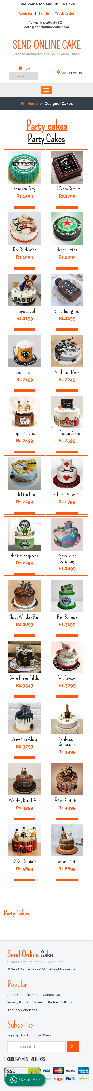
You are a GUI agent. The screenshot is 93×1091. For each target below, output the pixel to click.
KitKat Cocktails (24, 861)
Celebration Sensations (67, 741)
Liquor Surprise (24, 433)
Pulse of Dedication (67, 494)
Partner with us (60, 1002)
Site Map (32, 995)
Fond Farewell (67, 678)
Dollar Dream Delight (24, 678)
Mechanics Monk (67, 372)
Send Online (35, 956)
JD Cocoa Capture (67, 189)
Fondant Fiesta (67, 861)
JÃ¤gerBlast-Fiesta (67, 800)
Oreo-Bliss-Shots (25, 739)
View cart (24, 76)
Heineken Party (24, 189)
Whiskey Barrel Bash (24, 800)
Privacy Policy (17, 1002)
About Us (14, 995)
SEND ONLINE (47, 47)
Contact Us (51, 995)
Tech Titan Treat (24, 494)
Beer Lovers (24, 372)
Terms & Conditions (22, 1010)
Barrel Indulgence (67, 311)
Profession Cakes (67, 433)
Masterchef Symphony (67, 558)
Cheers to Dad (24, 311)
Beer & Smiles (67, 250)
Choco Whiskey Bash (24, 617)
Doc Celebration (24, 250)
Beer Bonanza (67, 617)
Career (38, 1002)
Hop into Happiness (24, 556)
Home (32, 104)
